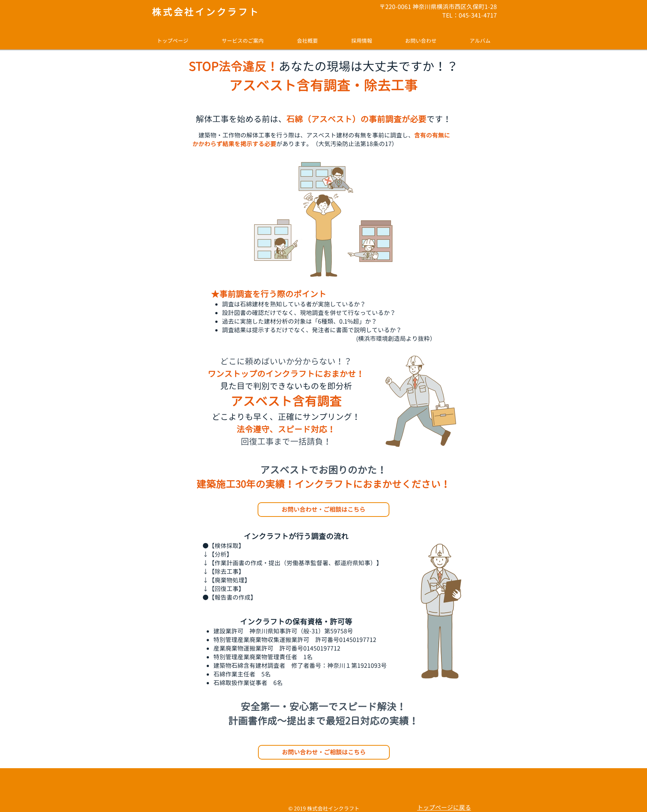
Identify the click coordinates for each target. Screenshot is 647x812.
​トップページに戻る (444, 807)
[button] (242, 40)
